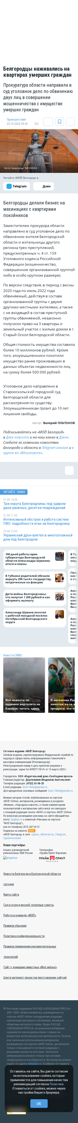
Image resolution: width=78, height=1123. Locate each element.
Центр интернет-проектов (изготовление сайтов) (35, 977)
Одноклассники (12, 838)
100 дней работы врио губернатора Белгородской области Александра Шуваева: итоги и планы (27, 559)
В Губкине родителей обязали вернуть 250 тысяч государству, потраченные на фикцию (28, 579)
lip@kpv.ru (16, 819)
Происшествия (16, 119)
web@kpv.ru (34, 1063)
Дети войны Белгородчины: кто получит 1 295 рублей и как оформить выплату (27, 597)
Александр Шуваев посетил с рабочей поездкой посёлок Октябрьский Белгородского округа (26, 617)
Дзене (63, 437)
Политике (57, 1084)
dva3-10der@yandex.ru (35, 787)
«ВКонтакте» (47, 834)
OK (39, 1103)
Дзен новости (17, 437)
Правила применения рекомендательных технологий (29, 952)
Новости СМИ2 (12, 655)
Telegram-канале (55, 447)
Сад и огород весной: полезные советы (28, 905)
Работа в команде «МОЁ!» (19, 915)
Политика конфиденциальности (24, 936)
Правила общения (14, 925)
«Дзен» (35, 834)
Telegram (60, 834)
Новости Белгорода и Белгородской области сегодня (32, 879)
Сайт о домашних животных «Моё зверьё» (30, 967)
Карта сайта (11, 894)
